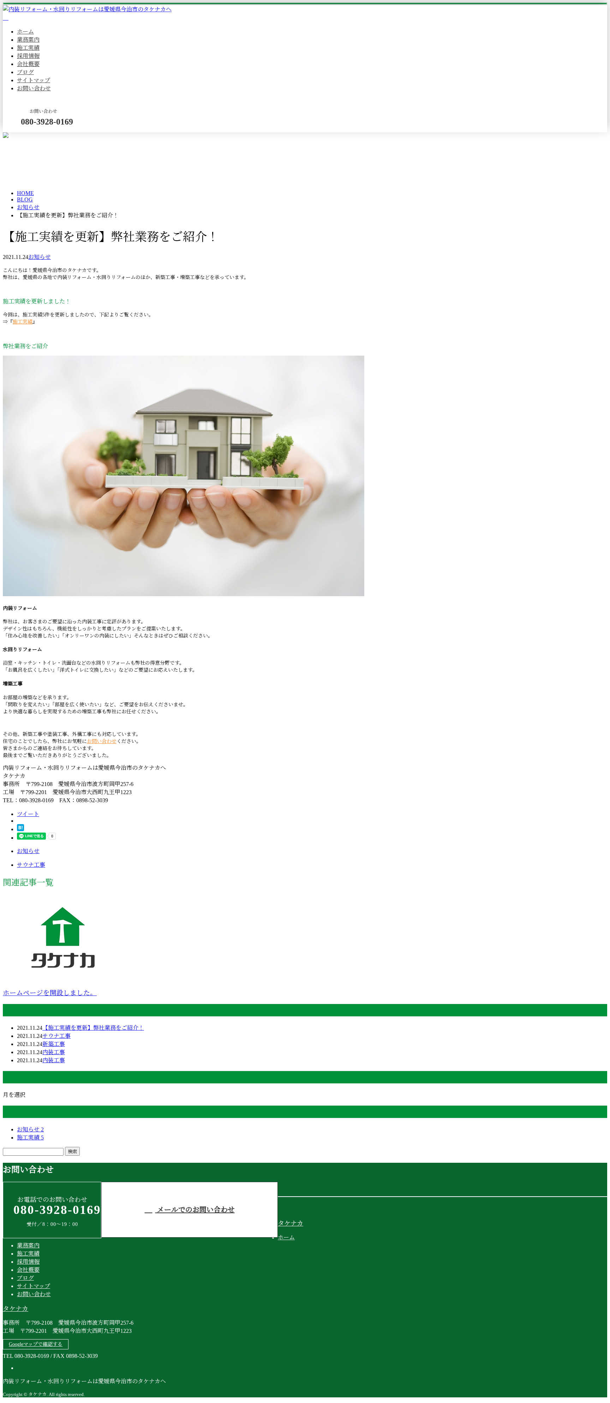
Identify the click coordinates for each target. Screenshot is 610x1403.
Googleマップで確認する (35, 1344)
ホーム (25, 32)
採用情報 (28, 56)
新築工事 (53, 1044)
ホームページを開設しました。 (50, 993)
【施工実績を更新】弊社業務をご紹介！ (93, 1028)
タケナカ (290, 1223)
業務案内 (28, 40)
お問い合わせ (34, 88)
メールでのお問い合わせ (195, 1210)
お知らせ (39, 257)
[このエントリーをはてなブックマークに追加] (20, 829)
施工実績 (28, 48)
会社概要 (28, 64)
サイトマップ (33, 80)
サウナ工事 (56, 1036)
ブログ (25, 72)
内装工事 (53, 1052)
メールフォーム (27, 136)
